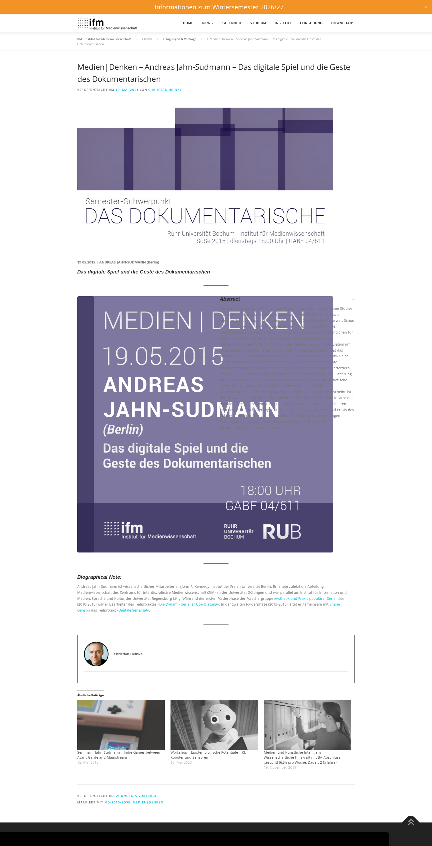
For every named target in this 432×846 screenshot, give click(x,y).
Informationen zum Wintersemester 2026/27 (219, 7)
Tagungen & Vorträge (135, 796)
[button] (287, 299)
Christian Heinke (165, 90)
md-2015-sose (117, 802)
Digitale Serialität (132, 610)
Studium (258, 23)
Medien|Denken (148, 802)
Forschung (311, 23)
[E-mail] (88, 680)
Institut (283, 23)
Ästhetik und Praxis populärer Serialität (309, 598)
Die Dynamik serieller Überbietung (188, 604)
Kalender (231, 23)
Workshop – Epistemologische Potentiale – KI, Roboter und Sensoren (208, 755)
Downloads (343, 23)
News (207, 23)
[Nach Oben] (411, 822)
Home (188, 23)
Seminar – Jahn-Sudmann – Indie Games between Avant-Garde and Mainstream (118, 755)
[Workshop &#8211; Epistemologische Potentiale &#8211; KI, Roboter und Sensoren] (214, 725)
